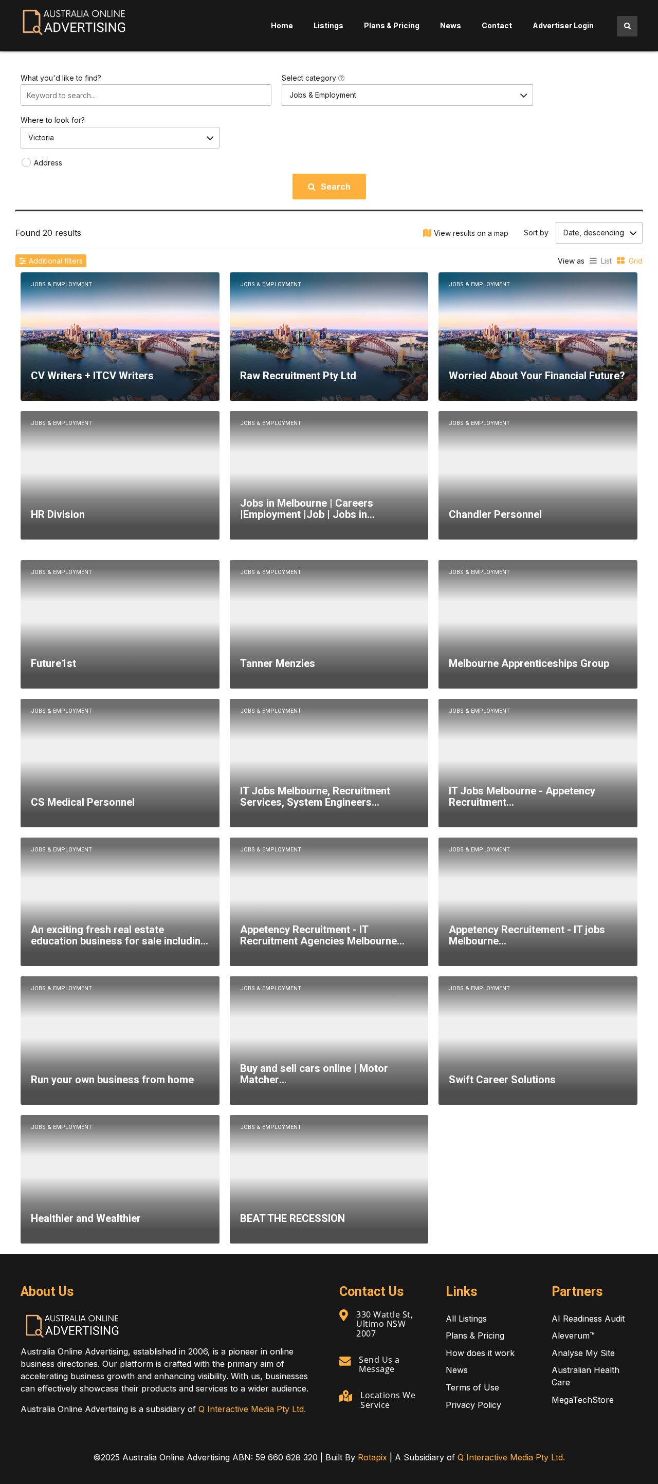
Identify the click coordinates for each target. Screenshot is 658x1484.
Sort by (536, 232)
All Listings (466, 1318)
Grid (636, 260)
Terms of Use (472, 1387)
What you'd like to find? (61, 77)
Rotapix (372, 1457)
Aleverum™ (573, 1335)
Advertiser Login (563, 25)
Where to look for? (53, 120)
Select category (310, 77)
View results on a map (471, 233)
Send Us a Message (379, 1364)
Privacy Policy (473, 1405)
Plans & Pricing (391, 25)
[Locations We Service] (345, 1396)
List (606, 260)
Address (48, 162)
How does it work (480, 1353)
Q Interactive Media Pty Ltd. (252, 1409)
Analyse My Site (583, 1353)
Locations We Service (387, 1399)
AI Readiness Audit (588, 1318)
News (450, 25)
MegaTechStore (583, 1400)
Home (282, 25)
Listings (328, 25)
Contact (497, 25)
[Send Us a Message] (345, 1360)
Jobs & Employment (61, 284)
